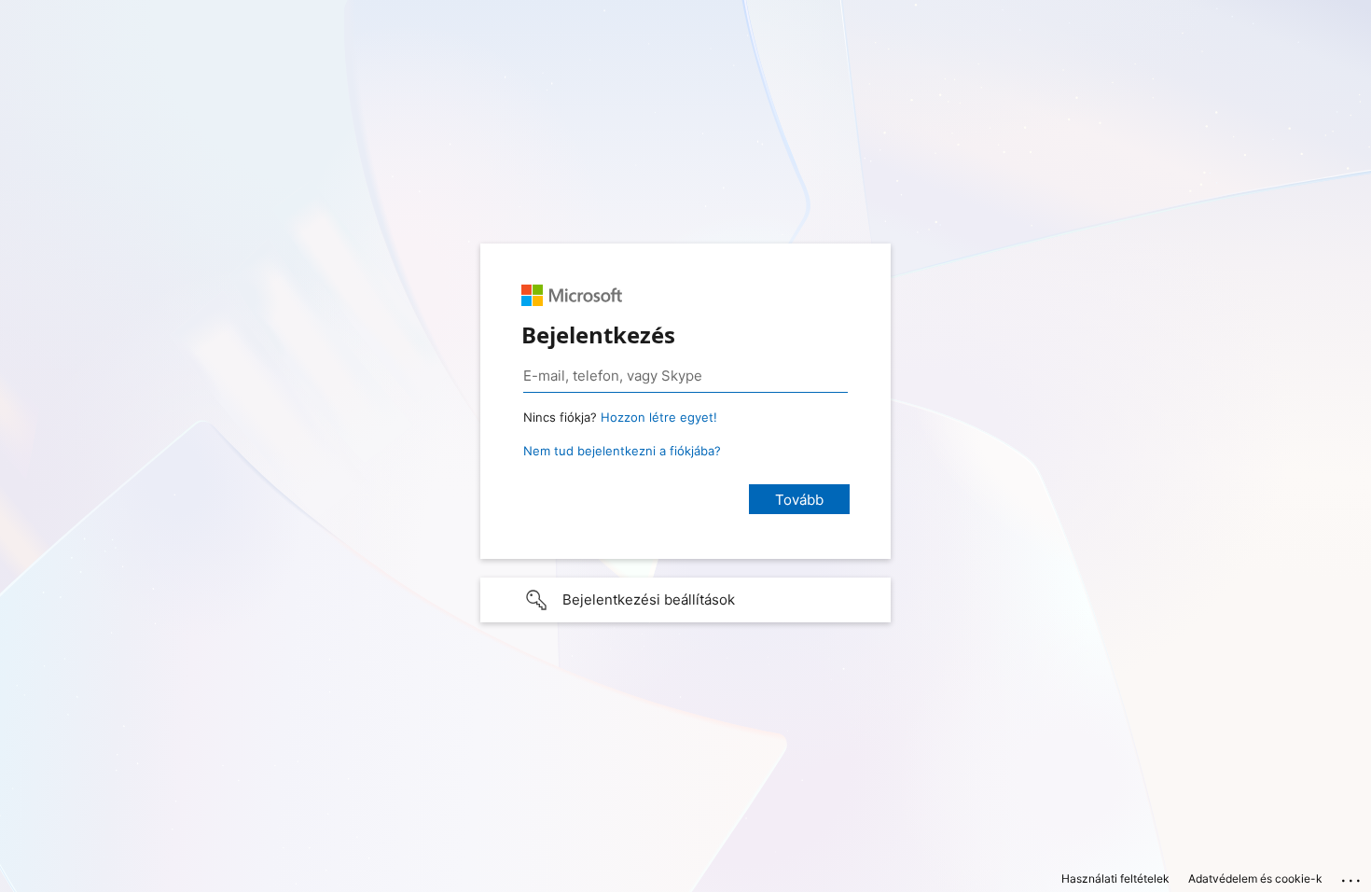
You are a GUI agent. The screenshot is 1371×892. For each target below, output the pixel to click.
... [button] (1352, 876)
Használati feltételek (1115, 878)
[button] (685, 600)
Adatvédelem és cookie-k (1255, 878)
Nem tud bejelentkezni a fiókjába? (622, 450)
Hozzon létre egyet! (659, 417)
